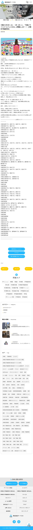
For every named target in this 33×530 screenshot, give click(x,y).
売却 (18, 385)
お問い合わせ (5, 372)
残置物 (28, 400)
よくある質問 (10, 369)
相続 (4, 378)
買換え (28, 375)
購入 (10, 388)
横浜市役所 (9, 381)
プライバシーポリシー (14, 372)
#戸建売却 (18, 297)
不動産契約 (16, 403)
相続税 (11, 403)
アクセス (16, 369)
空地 (24, 378)
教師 (4, 413)
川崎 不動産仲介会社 (7, 425)
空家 (28, 391)
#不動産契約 (9, 294)
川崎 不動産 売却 (6, 435)
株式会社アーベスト (24, 369)
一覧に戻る (16, 269)
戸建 (16, 375)
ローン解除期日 (6, 407)
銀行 (4, 385)
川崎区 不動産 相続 (7, 444)
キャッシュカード (25, 381)
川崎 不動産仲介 (16, 425)
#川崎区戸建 (15, 288)
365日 (17, 407)
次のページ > (28, 269)
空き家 (21, 372)
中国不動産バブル (20, 388)
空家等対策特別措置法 (17, 391)
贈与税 (19, 413)
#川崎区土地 (7, 291)
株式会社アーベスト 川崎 (8, 451)
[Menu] (30, 2)
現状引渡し (13, 385)
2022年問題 (5, 388)
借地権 (4, 381)
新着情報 (5, 310)
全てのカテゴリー (7, 307)
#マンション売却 (10, 297)
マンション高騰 (9, 413)
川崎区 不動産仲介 (6, 432)
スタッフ (4, 369)
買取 (19, 375)
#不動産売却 (28, 282)
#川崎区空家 (14, 285)
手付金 (27, 403)
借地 (27, 378)
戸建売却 (12, 416)
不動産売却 (9, 356)
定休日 (15, 413)
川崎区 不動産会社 (16, 432)
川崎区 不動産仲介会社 (16, 429)
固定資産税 (5, 400)
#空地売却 (24, 297)
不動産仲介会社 (22, 400)
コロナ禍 (12, 407)
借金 (9, 394)
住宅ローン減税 (18, 378)
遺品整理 (18, 381)
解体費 (24, 391)
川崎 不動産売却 (6, 429)
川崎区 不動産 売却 (7, 441)
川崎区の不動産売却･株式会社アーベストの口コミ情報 (13, 359)
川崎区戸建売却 (6, 419)
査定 (25, 372)
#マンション (5, 282)
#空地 (25, 294)
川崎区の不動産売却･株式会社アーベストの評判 (12, 363)
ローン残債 (5, 375)
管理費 (24, 413)
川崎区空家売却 (13, 419)
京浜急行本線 (5, 403)
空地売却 (17, 422)
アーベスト (25, 444)
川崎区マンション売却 (20, 416)
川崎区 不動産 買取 (17, 444)
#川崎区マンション (24, 288)
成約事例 (28, 422)
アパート (8, 378)
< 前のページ (4, 269)
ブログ (2, 263)
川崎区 (4, 356)
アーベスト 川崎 (6, 447)
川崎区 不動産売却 (25, 432)
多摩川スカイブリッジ (13, 400)
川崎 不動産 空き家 (7, 438)
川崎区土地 (19, 394)
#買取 (11, 282)
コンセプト (15, 356)
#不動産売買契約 (18, 294)
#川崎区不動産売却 (23, 285)
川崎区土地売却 (21, 419)
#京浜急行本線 (15, 291)
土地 (12, 378)
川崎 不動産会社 (25, 425)
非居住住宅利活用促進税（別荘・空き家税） (11, 410)
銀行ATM (8, 385)
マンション (11, 375)
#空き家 (7, 285)
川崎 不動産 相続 (16, 435)
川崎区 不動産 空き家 (17, 441)
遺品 (14, 381)
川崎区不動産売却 (24, 397)
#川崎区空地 (7, 288)
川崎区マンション (26, 394)
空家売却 (22, 422)
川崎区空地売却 (6, 422)
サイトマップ (25, 511)
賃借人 (14, 388)
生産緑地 (22, 385)
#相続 (16, 282)
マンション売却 (6, 416)
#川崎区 (21, 282)
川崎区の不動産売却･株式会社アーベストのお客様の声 (13, 366)
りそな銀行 (22, 403)
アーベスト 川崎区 (15, 447)
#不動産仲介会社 (25, 291)
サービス (27, 366)
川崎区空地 (11, 397)
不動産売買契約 (24, 410)
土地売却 (12, 422)
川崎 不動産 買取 (17, 438)
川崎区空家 (17, 397)
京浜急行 (23, 375)
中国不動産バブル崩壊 (7, 391)
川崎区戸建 (5, 397)
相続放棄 (4, 394)
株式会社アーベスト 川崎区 (20, 451)
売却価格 (13, 394)
